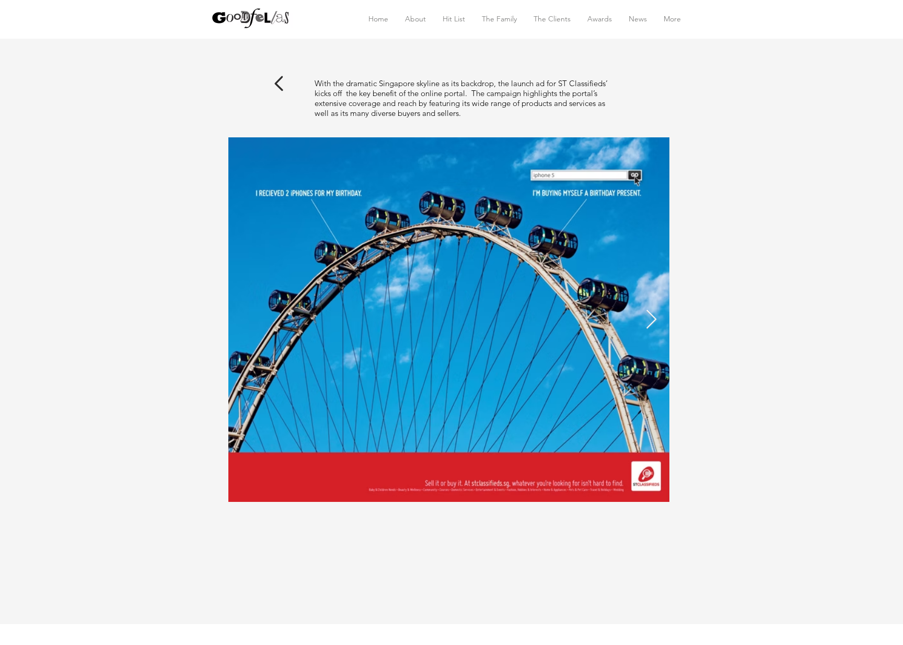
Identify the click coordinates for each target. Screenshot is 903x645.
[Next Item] (651, 320)
